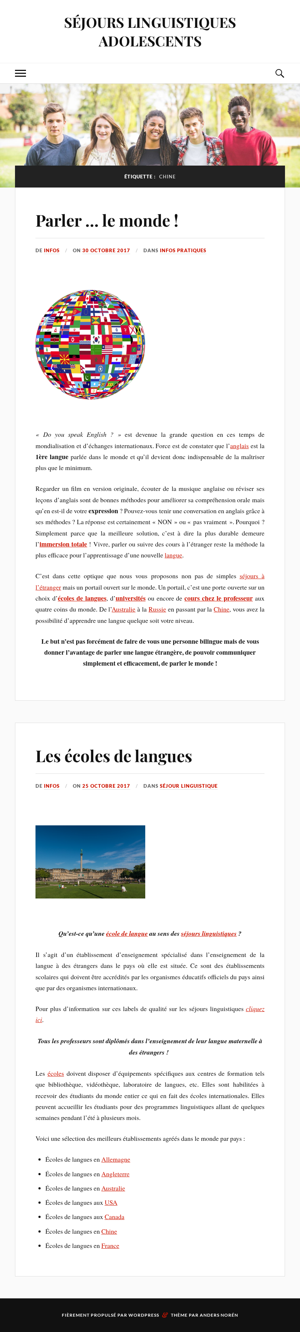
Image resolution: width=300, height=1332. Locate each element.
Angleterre (115, 1173)
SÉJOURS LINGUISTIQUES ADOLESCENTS (150, 31)
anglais (239, 445)
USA (111, 1202)
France (110, 1245)
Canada (114, 1216)
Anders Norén (219, 1315)
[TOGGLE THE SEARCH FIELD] (279, 73)
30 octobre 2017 (106, 250)
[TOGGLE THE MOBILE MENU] (20, 73)
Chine (221, 609)
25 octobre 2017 (106, 786)
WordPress (143, 1315)
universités (131, 598)
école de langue (127, 933)
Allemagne (115, 1159)
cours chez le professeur (218, 598)
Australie (123, 609)
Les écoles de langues (113, 755)
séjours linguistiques (209, 933)
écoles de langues (82, 598)
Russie (157, 609)
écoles (56, 1073)
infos (52, 250)
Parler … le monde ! (107, 220)
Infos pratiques (183, 250)
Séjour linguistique (189, 786)
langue (173, 554)
